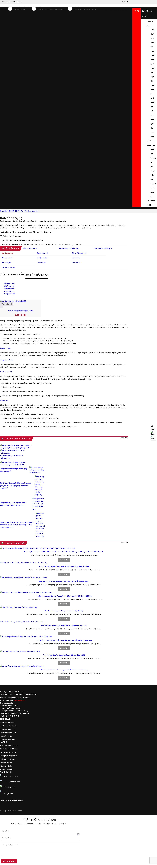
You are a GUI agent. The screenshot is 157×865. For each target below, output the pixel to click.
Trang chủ (13, 752)
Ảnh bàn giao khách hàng (124, 438)
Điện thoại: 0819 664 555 (22, 716)
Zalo (153, 433)
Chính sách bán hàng (10, 722)
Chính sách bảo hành (10, 739)
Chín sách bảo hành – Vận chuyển (10, 726)
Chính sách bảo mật (10, 729)
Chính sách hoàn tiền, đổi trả (10, 736)
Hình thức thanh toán (10, 732)
